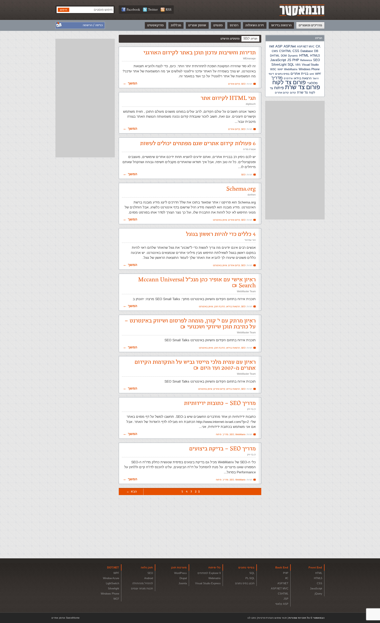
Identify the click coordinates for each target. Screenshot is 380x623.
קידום (293, 92)
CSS (296, 51)
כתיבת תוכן (219, 306)
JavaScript (278, 60)
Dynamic (293, 55)
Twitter (153, 9)
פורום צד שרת (302, 87)
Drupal (183, 578)
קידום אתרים (282, 92)
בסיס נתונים (282, 73)
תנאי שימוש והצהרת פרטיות (272, 617)
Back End (281, 567)
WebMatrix (290, 69)
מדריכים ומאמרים (310, 25)
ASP (278, 46)
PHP (295, 60)
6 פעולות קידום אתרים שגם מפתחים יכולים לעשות (198, 143)
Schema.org (241, 189)
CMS (275, 51)
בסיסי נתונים (246, 567)
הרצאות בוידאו (281, 25)
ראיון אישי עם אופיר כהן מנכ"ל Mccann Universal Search (197, 282)
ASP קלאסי (281, 603)
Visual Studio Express (208, 583)
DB (316, 51)
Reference (306, 60)
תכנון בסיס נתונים (245, 583)
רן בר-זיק (251, 409)
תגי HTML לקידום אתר (228, 98)
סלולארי (312, 83)
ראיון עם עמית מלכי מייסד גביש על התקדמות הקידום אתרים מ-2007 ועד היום (195, 365)
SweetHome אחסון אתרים (65, 617)
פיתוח (279, 88)
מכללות (176, 25)
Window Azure (111, 578)
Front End (315, 567)
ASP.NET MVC (305, 46)
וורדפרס (288, 78)
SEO (316, 60)
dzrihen (252, 194)
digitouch (251, 104)
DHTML (275, 55)
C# (318, 46)
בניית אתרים (299, 74)
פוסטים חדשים (229, 39)
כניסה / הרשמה (93, 25)
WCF (116, 598)
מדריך (277, 78)
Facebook (133, 9)
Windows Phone (309, 69)
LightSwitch (112, 583)
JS (289, 60)
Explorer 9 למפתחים (209, 573)
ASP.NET (282, 583)
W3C (273, 69)
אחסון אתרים (197, 25)
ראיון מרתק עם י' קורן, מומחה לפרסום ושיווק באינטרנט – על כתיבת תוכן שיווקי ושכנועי (190, 323)
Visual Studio (310, 64)
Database (306, 51)
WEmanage (249, 58)
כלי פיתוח (214, 567)
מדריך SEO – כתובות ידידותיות (220, 403)
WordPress (180, 573)
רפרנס (234, 25)
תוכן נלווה (147, 567)
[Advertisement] (295, 160)
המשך (132, 83)
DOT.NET (113, 567)
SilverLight (278, 64)
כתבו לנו (251, 617)
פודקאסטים (155, 25)
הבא (134, 491)
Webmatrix (214, 578)
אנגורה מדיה (249, 149)
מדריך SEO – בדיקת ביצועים (222, 448)
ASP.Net (290, 46)
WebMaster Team (246, 291)
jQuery (318, 593)
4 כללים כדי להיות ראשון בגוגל (221, 234)
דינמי (271, 73)
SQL (291, 64)
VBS (298, 64)
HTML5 (315, 55)
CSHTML (285, 51)
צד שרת (302, 92)
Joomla (183, 583)
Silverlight (113, 588)
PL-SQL (250, 578)
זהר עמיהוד (250, 240)
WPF (318, 73)
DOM (284, 55)
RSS (168, 9)
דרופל (316, 78)
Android (148, 578)
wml (312, 74)
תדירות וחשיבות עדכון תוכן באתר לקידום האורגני (199, 52)
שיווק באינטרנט (220, 220)
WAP (280, 69)
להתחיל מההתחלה (142, 583)
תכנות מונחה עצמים (142, 588)
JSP (285, 598)
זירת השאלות (254, 25)
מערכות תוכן (179, 567)
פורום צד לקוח (289, 82)
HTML (304, 55)
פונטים (218, 25)
